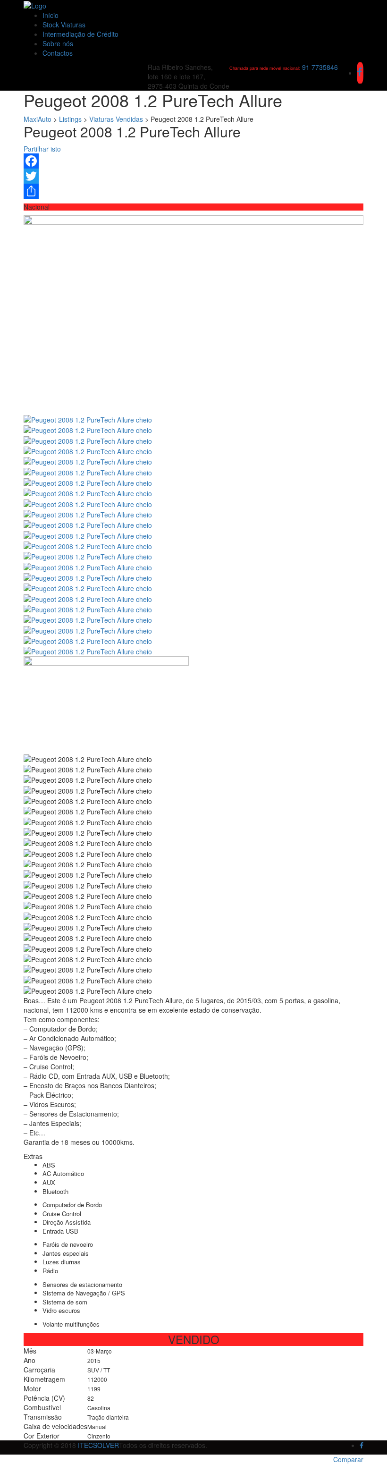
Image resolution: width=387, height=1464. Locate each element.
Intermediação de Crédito (80, 34)
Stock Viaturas (63, 24)
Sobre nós (57, 43)
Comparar (348, 1459)
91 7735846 (320, 67)
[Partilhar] (193, 191)
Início (50, 15)
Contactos (57, 53)
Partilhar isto (42, 148)
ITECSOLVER (98, 1445)
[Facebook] (193, 161)
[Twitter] (193, 176)
